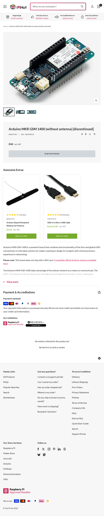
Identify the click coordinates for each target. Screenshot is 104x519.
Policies (75, 397)
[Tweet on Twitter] (90, 134)
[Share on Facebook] (82, 134)
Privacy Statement (80, 392)
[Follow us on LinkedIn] (59, 449)
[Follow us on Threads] (64, 449)
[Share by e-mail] (94, 134)
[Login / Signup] (92, 6)
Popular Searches (11, 387)
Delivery (76, 377)
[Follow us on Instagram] (49, 449)
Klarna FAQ (77, 418)
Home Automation (12, 474)
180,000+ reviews (42, 18)
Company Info (78, 408)
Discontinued (52, 154)
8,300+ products (17, 18)
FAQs (6, 382)
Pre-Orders (77, 387)
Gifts (5, 479)
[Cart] (98, 6)
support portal (67, 18)
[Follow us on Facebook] (38, 449)
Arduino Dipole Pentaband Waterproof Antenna (17, 224)
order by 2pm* (92, 18)
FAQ (74, 413)
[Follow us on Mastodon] (44, 454)
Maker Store (9, 453)
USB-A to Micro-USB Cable (58, 222)
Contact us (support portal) (50, 377)
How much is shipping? (48, 406)
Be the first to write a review (52, 347)
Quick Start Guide (80, 423)
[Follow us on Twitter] (43, 449)
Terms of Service (79, 402)
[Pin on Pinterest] (85, 134)
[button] (52, 347)
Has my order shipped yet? (50, 387)
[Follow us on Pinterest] (54, 449)
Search (6, 392)
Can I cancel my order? (48, 382)
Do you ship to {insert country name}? (51, 399)
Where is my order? (46, 392)
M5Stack (7, 468)
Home (5, 26)
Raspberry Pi (9, 448)
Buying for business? (47, 411)
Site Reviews (9, 397)
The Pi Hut (51, 219)
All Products (9, 377)
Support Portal (79, 434)
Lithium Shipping (80, 382)
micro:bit (7, 458)
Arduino (13, 134)
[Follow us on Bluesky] (39, 454)
